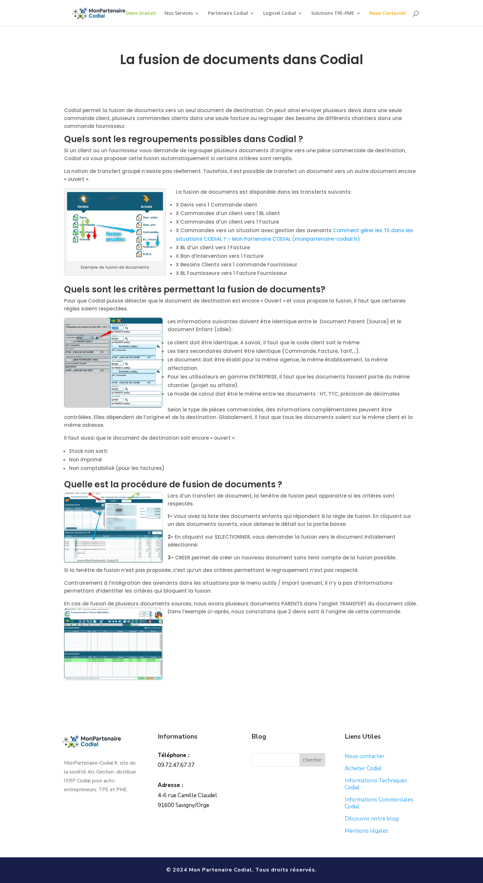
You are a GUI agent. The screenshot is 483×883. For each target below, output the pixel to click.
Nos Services (179, 13)
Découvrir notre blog (372, 818)
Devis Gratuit (141, 13)
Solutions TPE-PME (332, 13)
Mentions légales (366, 831)
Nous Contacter (387, 13)
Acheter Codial (363, 768)
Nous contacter (364, 756)
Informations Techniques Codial (376, 784)
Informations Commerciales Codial (379, 803)
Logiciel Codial (279, 13)
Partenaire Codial (228, 13)
